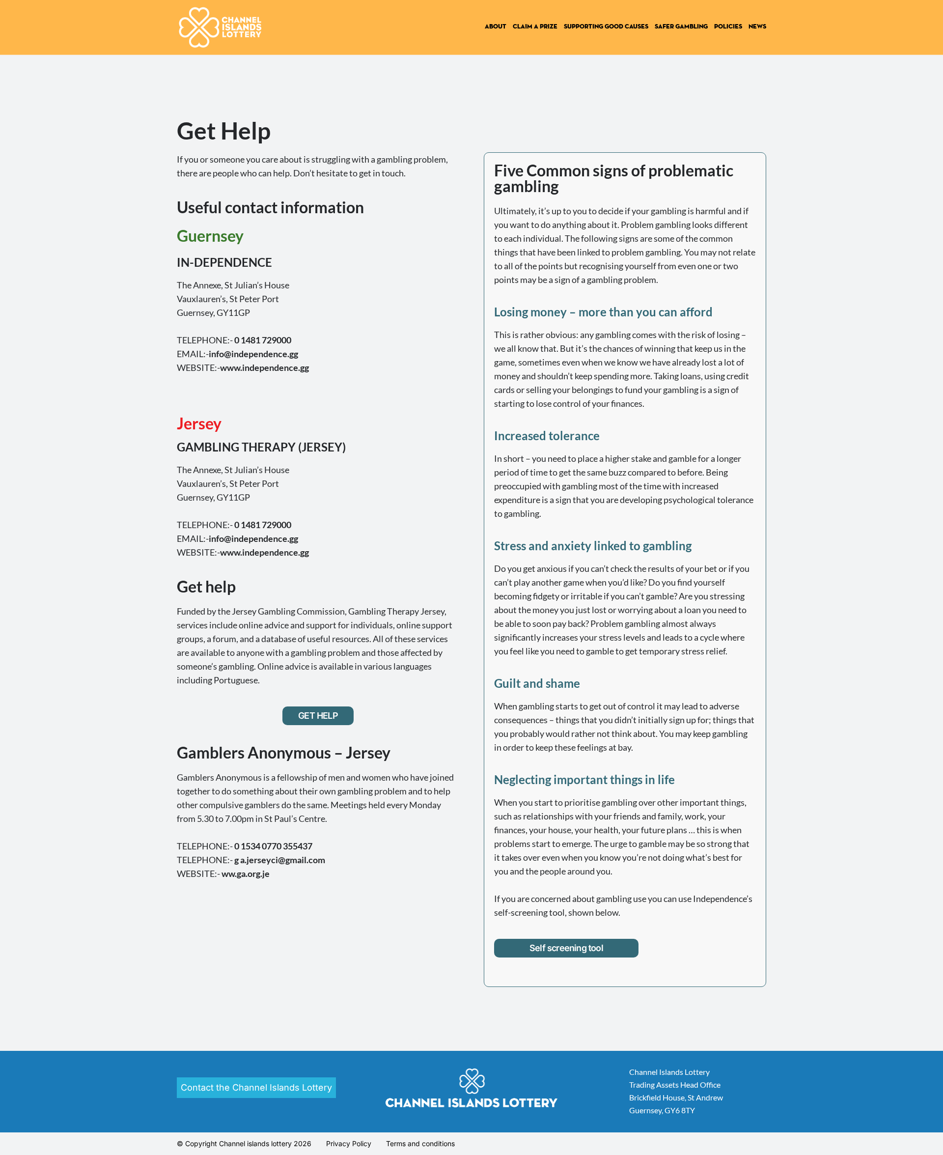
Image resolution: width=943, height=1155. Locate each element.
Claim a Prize (535, 27)
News (757, 27)
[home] (223, 27)
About (495, 27)
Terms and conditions (420, 1143)
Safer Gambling (681, 27)
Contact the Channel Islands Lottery (256, 1087)
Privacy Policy (348, 1143)
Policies (728, 27)
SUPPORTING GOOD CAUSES (606, 27)
